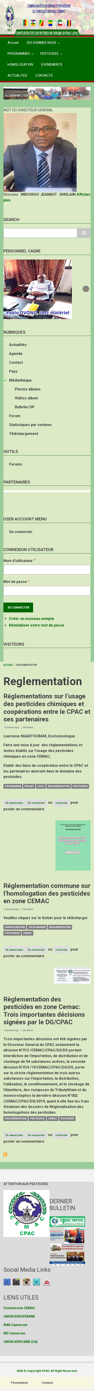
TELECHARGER (37, 927)
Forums (15, 464)
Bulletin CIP (24, 407)
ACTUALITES (17, 75)
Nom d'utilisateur (18, 561)
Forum (14, 416)
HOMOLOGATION (20, 64)
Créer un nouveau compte (31, 618)
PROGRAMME (13, 786)
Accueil (13, 43)
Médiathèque (20, 380)
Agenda (15, 353)
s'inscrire (61, 802)
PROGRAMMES (19, 54)
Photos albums (28, 389)
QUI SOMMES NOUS (41, 43)
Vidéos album (26, 398)
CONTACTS (44, 75)
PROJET (29, 786)
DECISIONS (67, 1118)
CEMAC (27, 933)
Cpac (40, 786)
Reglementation (58, 786)
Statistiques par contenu (30, 425)
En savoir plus (15, 803)
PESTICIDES (49, 54)
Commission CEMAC (19, 1308)
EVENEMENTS (51, 64)
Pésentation (19, 1382)
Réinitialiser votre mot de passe (36, 625)
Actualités (18, 345)
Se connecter (21, 532)
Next (86, 93)
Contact (16, 362)
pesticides (80, 786)
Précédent (8, 93)
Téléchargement (23, 434)
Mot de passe (15, 582)
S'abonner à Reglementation (5, 1154)
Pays (13, 371)
